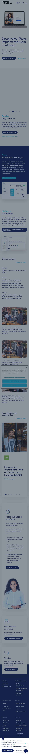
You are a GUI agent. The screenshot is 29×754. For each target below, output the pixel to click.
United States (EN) (7, 750)
